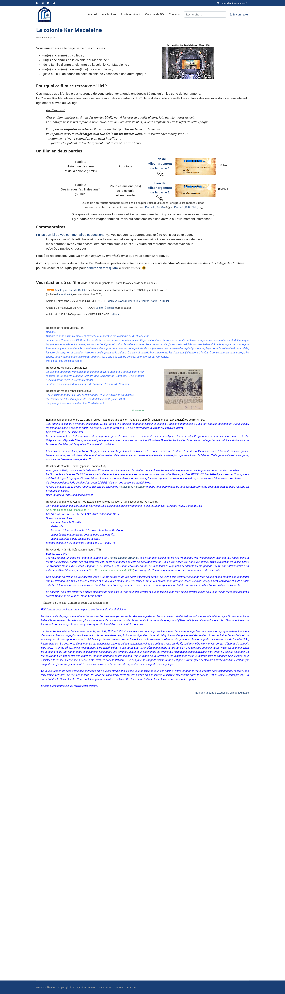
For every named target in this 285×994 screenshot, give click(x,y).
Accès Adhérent (130, 14)
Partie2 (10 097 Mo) (186, 207)
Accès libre (109, 14)
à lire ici (115, 314)
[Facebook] (37, 3)
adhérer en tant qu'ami (102, 268)
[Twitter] (43, 3)
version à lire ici (105, 307)
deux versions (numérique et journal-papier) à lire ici (138, 301)
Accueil (92, 14)
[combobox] (205, 14)
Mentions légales (45, 987)
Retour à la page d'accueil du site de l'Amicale (222, 692)
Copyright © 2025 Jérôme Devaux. (77, 987)
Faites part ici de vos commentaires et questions (70, 234)
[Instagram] (54, 3)
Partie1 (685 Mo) (155, 207)
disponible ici (64, 294)
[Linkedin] (48, 3)
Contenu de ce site (125, 987)
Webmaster (105, 987)
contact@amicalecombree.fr (233, 3)
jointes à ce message (132, 486)
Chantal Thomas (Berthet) (123, 557)
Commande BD (154, 14)
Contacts (174, 14)
